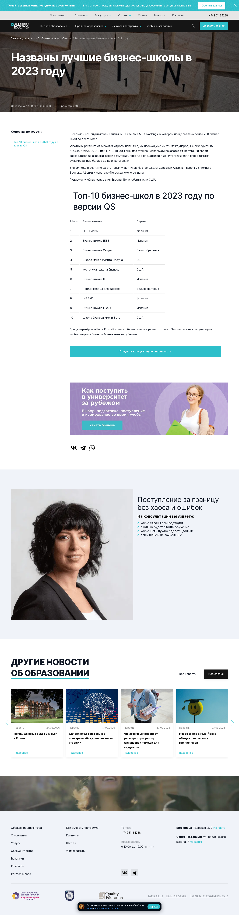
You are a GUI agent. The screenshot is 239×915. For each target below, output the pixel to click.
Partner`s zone (21, 874)
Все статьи (216, 674)
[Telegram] (83, 448)
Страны (123, 15)
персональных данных (107, 908)
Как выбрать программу (82, 827)
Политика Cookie (176, 895)
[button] (232, 723)
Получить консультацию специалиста (145, 351)
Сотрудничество (22, 851)
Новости (159, 15)
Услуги (15, 843)
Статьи (142, 15)
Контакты (178, 15)
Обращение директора (26, 827)
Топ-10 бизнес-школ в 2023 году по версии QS (35, 144)
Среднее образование (89, 26)
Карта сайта (155, 895)
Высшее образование (53, 26)
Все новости (187, 674)
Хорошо (153, 906)
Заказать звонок (213, 25)
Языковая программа (125, 26)
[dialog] (119, 906)
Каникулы (72, 835)
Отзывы (80, 15)
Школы (71, 843)
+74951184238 (218, 15)
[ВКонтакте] (74, 448)
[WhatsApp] (92, 448)
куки (89, 908)
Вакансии (17, 858)
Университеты (75, 851)
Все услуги (101, 15)
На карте (219, 827)
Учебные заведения (159, 26)
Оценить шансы (212, 5)
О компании (57, 15)
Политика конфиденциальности (209, 895)
